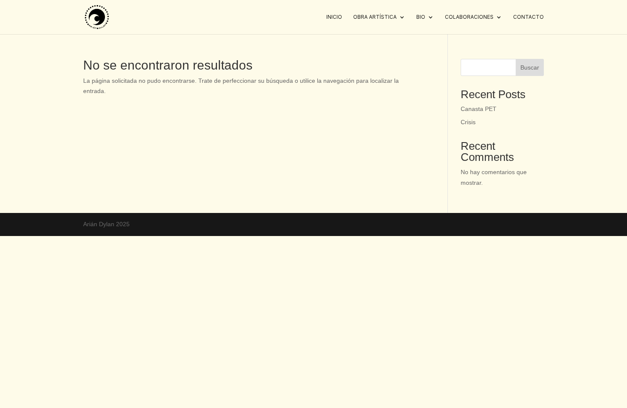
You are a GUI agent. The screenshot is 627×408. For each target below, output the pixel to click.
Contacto (528, 17)
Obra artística (375, 17)
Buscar (529, 67)
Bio (420, 17)
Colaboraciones (469, 17)
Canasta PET (478, 108)
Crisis (468, 122)
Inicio (334, 17)
